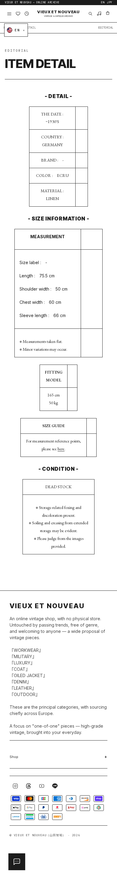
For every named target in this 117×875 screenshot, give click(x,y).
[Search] (90, 13)
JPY (109, 2)
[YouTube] (41, 785)
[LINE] (54, 785)
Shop (14, 757)
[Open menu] (9, 13)
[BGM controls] (99, 13)
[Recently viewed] (26, 13)
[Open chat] (16, 861)
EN (103, 2)
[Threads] (28, 785)
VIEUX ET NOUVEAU (58, 13)
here (61, 448)
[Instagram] (15, 785)
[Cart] (108, 13)
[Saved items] (18, 13)
